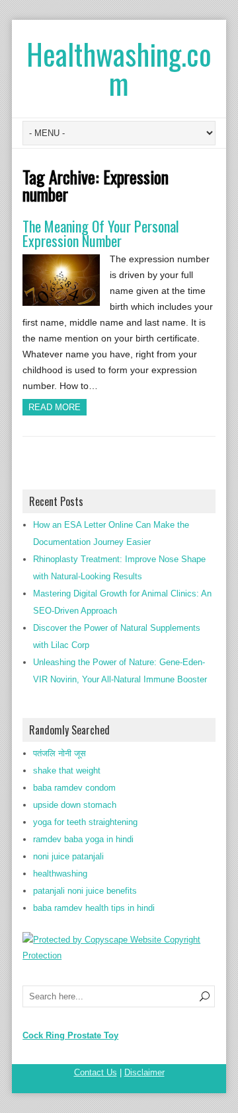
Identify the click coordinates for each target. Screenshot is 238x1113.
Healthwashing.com (119, 68)
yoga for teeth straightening (85, 822)
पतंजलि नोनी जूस (59, 753)
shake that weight (66, 770)
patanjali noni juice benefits (85, 891)
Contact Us (95, 1072)
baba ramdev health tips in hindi (94, 908)
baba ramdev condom (74, 788)
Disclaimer (144, 1072)
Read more (54, 407)
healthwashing (60, 874)
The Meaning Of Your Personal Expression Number (100, 233)
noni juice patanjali (68, 856)
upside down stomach (74, 805)
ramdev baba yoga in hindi (83, 839)
